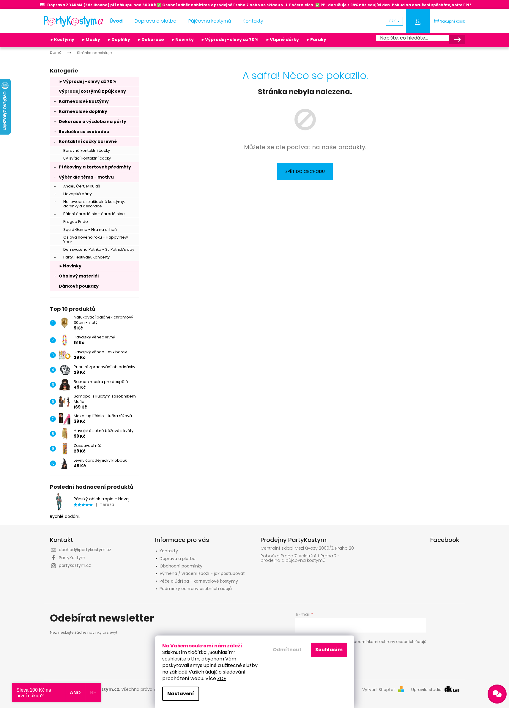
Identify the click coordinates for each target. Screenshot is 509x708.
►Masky (90, 39)
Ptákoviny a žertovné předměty (95, 167)
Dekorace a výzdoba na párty (92, 121)
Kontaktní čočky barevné (88, 141)
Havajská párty (77, 193)
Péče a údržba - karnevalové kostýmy (199, 581)
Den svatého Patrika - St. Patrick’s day (98, 249)
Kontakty (169, 551)
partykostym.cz (75, 565)
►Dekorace (150, 39)
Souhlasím (329, 649)
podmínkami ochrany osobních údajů (390, 641)
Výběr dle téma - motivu (86, 177)
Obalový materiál (79, 276)
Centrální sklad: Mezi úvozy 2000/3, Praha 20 (307, 548)
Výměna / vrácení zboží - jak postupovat (202, 573)
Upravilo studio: (427, 690)
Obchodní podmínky (181, 566)
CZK (393, 20)
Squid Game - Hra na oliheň (90, 229)
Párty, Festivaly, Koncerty (86, 257)
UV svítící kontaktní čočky (87, 158)
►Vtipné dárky (282, 39)
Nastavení (180, 693)
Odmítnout (287, 649)
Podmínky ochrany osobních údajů (196, 589)
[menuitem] (116, 21)
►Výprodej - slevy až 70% (230, 39)
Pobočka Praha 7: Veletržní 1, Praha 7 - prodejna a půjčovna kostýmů (300, 558)
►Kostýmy (62, 39)
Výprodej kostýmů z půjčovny (92, 91)
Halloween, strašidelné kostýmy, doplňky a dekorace (94, 204)
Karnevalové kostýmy (84, 101)
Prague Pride (75, 221)
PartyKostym (72, 558)
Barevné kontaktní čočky (86, 150)
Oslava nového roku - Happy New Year (95, 239)
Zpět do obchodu (305, 171)
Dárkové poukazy (79, 286)
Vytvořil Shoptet (378, 690)
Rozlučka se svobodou (84, 132)
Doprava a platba (178, 559)
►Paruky (316, 39)
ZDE (221, 678)
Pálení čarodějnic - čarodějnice (94, 213)
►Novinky (182, 39)
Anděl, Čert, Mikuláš (81, 186)
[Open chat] (497, 694)
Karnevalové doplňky (83, 111)
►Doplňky (118, 39)
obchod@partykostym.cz (85, 550)
